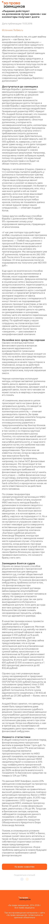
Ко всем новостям (24, 867)
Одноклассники (27, 879)
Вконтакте (22, 879)
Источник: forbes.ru (12, 30)
